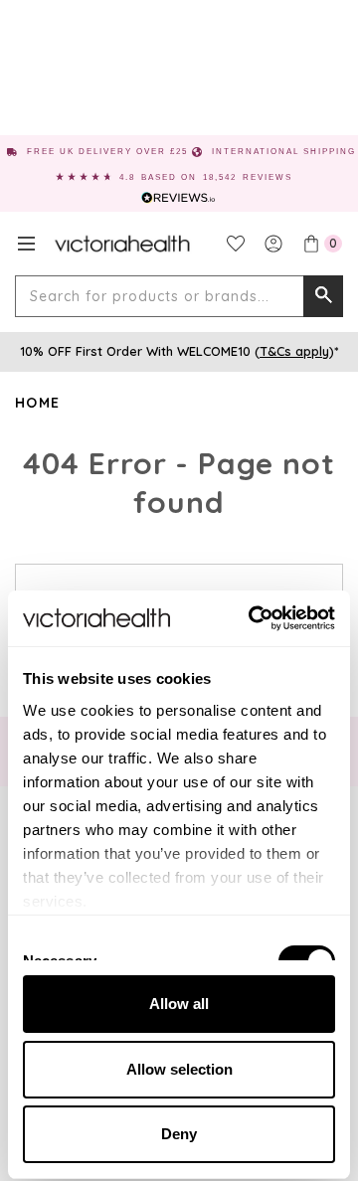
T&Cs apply (294, 351)
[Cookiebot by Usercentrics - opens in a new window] (252, 618)
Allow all (179, 1003)
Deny (179, 1133)
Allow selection (179, 1069)
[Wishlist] (236, 244)
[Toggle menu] (26, 243)
